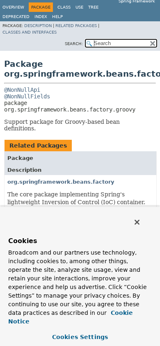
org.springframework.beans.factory (60, 182)
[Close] (137, 222)
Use (79, 7)
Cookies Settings (80, 337)
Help (57, 16)
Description (38, 25)
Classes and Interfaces (29, 32)
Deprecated (16, 16)
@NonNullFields (27, 96)
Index (40, 16)
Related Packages (76, 25)
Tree (93, 7)
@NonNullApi (22, 89)
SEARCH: (74, 43)
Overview (13, 7)
